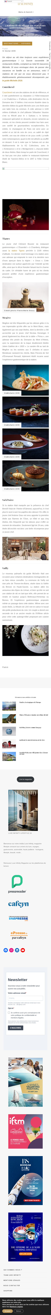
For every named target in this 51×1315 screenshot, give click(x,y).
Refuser (18, 1311)
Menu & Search (25, 12)
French (9, 1)
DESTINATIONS (11, 43)
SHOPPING (8, 1291)
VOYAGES (26, 43)
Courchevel (7, 92)
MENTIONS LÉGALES (12, 1280)
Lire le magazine (25, 779)
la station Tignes (16, 251)
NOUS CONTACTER (12, 1286)
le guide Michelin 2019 (12, 81)
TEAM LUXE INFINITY (12, 1275)
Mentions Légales (16, 1307)
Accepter (7, 1311)
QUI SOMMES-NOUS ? (13, 1270)
